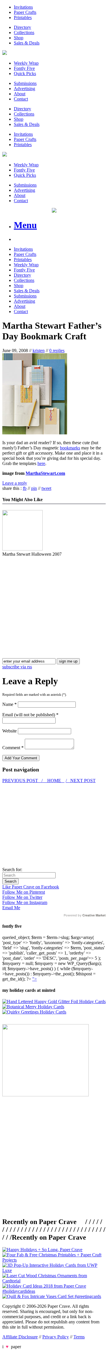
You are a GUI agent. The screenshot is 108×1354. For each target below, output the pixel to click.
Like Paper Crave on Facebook (30, 886)
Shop (18, 37)
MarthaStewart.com (45, 473)
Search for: (12, 869)
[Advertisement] (50, 597)
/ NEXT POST (81, 780)
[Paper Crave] (4, 53)
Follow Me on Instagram (24, 902)
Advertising (24, 88)
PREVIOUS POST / (23, 780)
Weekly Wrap (26, 63)
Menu (25, 225)
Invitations (23, 7)
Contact (21, 98)
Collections (24, 32)
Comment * (13, 747)
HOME (54, 780)
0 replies (57, 350)
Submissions (25, 83)
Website (9, 730)
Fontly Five (24, 68)
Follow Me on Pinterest (23, 892)
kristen (39, 350)
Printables (23, 17)
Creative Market (94, 915)
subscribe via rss (17, 666)
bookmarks (70, 447)
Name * (9, 704)
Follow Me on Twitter (22, 897)
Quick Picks (25, 73)
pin (34, 488)
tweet (46, 488)
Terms (79, 1336)
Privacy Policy (55, 1336)
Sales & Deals (26, 42)
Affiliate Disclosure (20, 1336)
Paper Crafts (25, 12)
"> (34, 979)
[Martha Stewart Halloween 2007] (22, 548)
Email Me (11, 907)
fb (24, 488)
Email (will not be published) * (30, 714)
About (19, 93)
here (41, 463)
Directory (22, 27)
